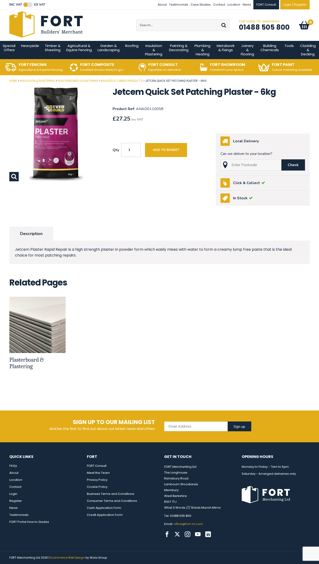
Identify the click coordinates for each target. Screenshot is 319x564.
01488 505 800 (264, 27)
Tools (289, 45)
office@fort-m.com (188, 524)
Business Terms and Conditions (110, 494)
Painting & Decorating (178, 47)
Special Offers (9, 47)
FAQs (13, 466)
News (247, 4)
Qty (116, 150)
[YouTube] (198, 534)
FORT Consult (96, 466)
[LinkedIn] (208, 534)
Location (233, 4)
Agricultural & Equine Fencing (79, 47)
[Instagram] (187, 534)
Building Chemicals (269, 47)
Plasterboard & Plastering (78, 81)
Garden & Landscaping (109, 47)
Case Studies (201, 4)
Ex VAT (39, 5)
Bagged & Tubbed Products (121, 81)
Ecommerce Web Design (67, 558)
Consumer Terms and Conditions (112, 501)
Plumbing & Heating (202, 50)
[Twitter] (177, 534)
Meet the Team (98, 473)
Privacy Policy (97, 480)
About (162, 4)
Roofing (131, 45)
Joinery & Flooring (247, 50)
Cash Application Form (104, 508)
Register (15, 501)
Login (13, 494)
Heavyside (30, 45)
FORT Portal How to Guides (29, 522)
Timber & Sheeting (52, 47)
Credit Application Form (105, 515)
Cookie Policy (97, 487)
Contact (219, 4)
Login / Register (295, 4)
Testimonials (178, 4)
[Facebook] (167, 534)
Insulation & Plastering (153, 50)
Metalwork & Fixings (225, 47)
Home (13, 81)
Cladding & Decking (308, 50)
